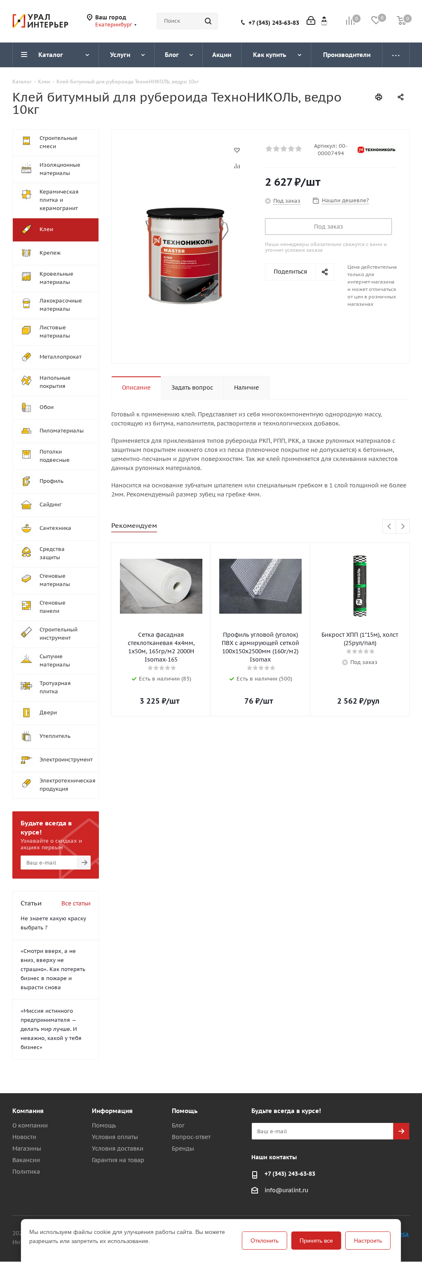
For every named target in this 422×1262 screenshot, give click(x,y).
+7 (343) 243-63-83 (274, 22)
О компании (30, 1125)
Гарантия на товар (118, 1160)
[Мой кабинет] (311, 21)
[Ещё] (396, 55)
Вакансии (26, 1160)
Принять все (316, 1240)
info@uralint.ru (286, 1190)
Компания (28, 1111)
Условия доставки (117, 1148)
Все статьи (76, 903)
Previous (389, 527)
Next (403, 527)
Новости (24, 1137)
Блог (178, 1125)
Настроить (368, 1240)
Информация (112, 1111)
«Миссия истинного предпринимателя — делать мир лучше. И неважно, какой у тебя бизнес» (51, 1029)
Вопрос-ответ (191, 1137)
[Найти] (208, 21)
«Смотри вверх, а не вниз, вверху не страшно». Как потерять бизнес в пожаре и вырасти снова (53, 969)
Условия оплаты (115, 1137)
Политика (26, 1171)
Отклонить (265, 1240)
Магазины (26, 1148)
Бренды (183, 1148)
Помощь (104, 1125)
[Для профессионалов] (324, 20)
